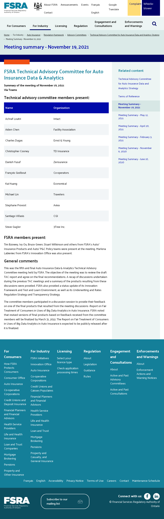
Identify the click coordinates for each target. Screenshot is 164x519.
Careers (111, 480)
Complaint (134, 4)
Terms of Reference (128, 96)
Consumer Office (14, 378)
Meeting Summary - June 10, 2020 (133, 161)
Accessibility (56, 480)
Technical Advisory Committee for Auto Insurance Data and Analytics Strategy (124, 35)
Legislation (90, 364)
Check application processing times (67, 370)
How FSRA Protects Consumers (11, 368)
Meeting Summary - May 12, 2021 (133, 117)
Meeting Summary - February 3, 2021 (135, 139)
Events (85, 4)
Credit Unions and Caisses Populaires (42, 388)
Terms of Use (95, 480)
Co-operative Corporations (12, 392)
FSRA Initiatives (40, 358)
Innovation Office (41, 364)
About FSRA (50, 4)
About (87, 358)
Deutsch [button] (114, 16)
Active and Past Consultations (119, 391)
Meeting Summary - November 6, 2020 (135, 150)
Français (95, 4)
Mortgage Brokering (10, 456)
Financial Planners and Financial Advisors (15, 414)
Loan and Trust (40, 431)
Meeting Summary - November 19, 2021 (129, 106)
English (95, 12)
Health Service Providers (13, 426)
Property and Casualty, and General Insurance (42, 457)
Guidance (89, 370)
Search (156, 19)
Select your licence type (64, 360)
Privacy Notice (75, 480)
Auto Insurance (33, 35)
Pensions (9, 464)
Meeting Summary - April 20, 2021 (133, 128)
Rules (87, 376)
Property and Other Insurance (14, 472)
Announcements (69, 4)
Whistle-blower (149, 6)
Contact (48, 12)
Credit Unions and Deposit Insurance (15, 402)
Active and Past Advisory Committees (119, 379)
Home (6, 35)
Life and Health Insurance (13, 436)
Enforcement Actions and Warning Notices (147, 374)
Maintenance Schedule (146, 480)
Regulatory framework (54, 35)
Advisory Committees (76, 35)
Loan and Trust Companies (13, 446)
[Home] (21, 7)
